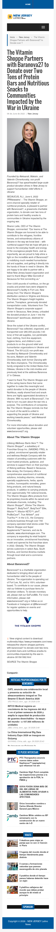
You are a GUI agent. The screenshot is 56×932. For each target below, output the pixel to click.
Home (27, 4)
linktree (18, 588)
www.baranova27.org (17, 431)
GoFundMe (32, 594)
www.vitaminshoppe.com (28, 533)
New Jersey (24, 37)
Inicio (12, 37)
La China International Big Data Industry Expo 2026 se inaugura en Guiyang (26, 735)
